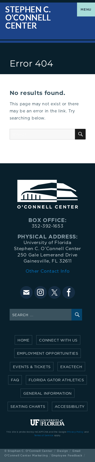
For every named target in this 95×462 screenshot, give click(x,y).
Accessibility (70, 407)
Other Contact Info (48, 271)
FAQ (15, 380)
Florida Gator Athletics (56, 380)
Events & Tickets (32, 367)
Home (23, 340)
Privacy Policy (75, 432)
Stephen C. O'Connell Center (28, 17)
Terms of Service (43, 436)
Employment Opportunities (47, 353)
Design (62, 450)
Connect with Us (58, 340)
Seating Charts (27, 407)
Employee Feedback (66, 455)
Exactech (71, 367)
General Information (47, 393)
